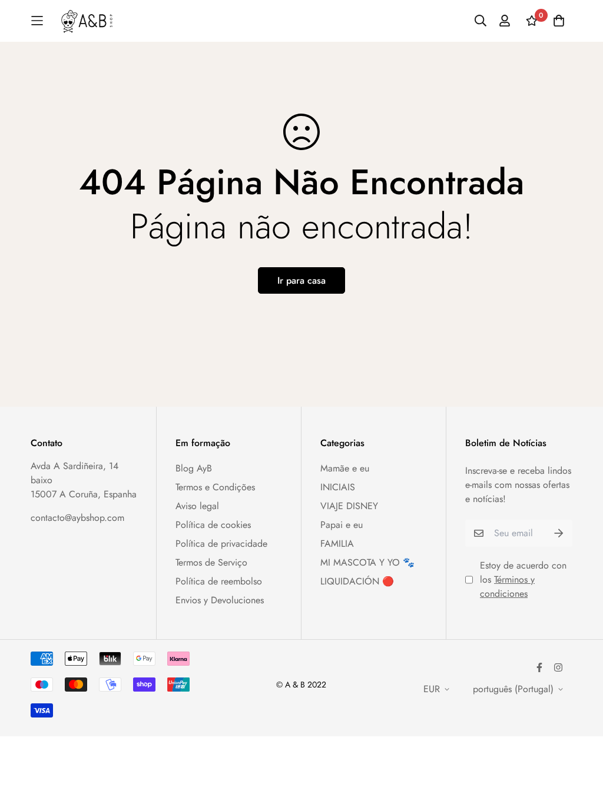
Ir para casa (301, 280)
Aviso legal (197, 506)
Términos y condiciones (507, 586)
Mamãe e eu (344, 468)
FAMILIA (337, 543)
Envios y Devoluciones (219, 600)
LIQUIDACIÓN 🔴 (357, 581)
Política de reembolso (218, 581)
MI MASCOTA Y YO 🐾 (367, 562)
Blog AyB (193, 468)
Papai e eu (341, 524)
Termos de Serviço (211, 562)
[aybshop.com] (87, 21)
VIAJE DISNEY (349, 506)
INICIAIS (337, 487)
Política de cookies (213, 524)
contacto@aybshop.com (77, 517)
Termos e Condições (215, 487)
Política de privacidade (221, 543)
